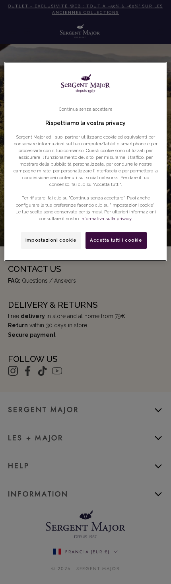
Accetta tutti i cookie (116, 240)
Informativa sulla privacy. (106, 218)
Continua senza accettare (85, 109)
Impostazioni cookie (51, 240)
